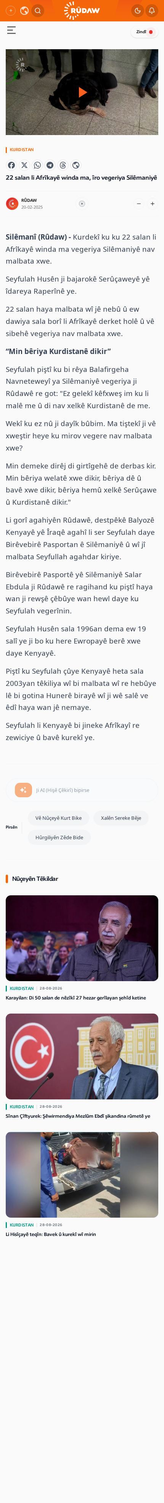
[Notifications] (151, 10)
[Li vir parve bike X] (24, 165)
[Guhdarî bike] (82, 203)
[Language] (24, 10)
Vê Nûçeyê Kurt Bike (58, 817)
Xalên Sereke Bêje (121, 817)
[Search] (37, 10)
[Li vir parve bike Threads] (63, 165)
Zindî (141, 32)
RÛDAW (29, 200)
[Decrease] (139, 203)
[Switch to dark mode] (137, 10)
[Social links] (11, 11)
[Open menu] (11, 31)
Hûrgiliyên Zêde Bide (59, 837)
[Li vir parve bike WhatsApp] (37, 165)
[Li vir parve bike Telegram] (50, 165)
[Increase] (152, 203)
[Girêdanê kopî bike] (76, 165)
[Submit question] (23, 790)
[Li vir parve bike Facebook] (11, 165)
